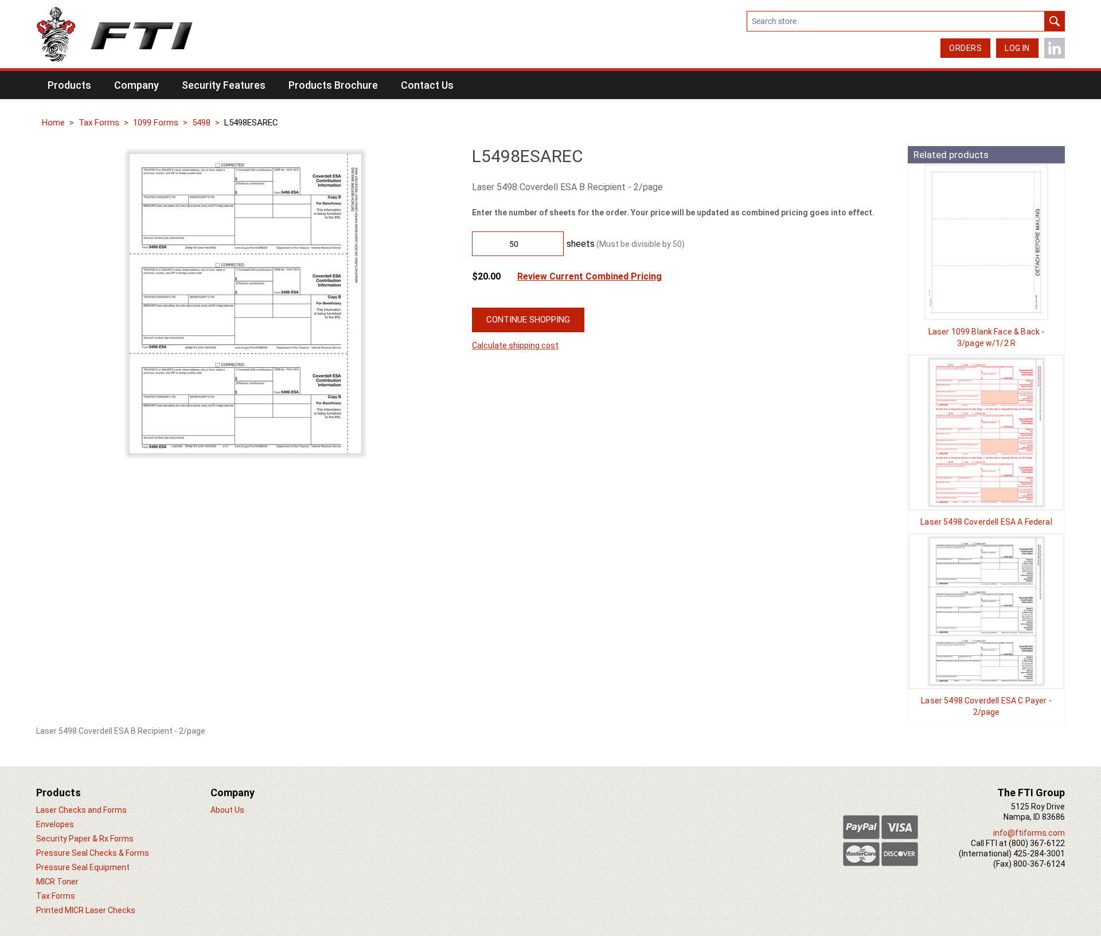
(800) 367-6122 (1037, 843)
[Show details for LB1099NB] (986, 242)
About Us (227, 810)
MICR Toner (57, 881)
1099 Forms (155, 122)
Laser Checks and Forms (81, 810)
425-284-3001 (1039, 853)
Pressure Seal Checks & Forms (92, 853)
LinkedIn (1054, 48)
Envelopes (55, 824)
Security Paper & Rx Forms (85, 838)
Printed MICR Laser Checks (85, 910)
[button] (69, 85)
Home (53, 122)
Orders (965, 48)
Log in (1017, 48)
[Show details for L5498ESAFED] (986, 432)
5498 (201, 122)
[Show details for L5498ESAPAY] (986, 611)
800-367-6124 (1039, 863)
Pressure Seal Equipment (83, 867)
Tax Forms (99, 122)
